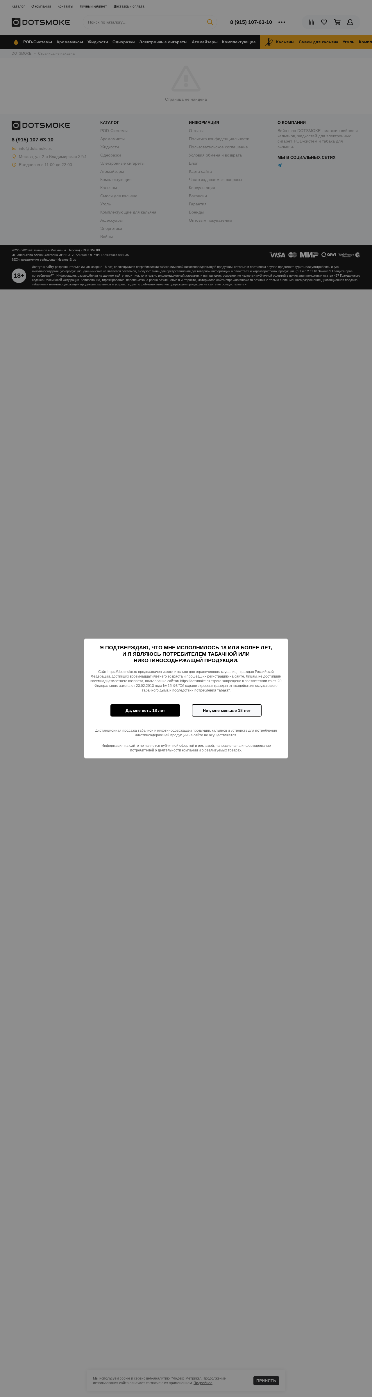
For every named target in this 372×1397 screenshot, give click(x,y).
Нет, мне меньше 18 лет (227, 710)
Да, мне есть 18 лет (145, 710)
